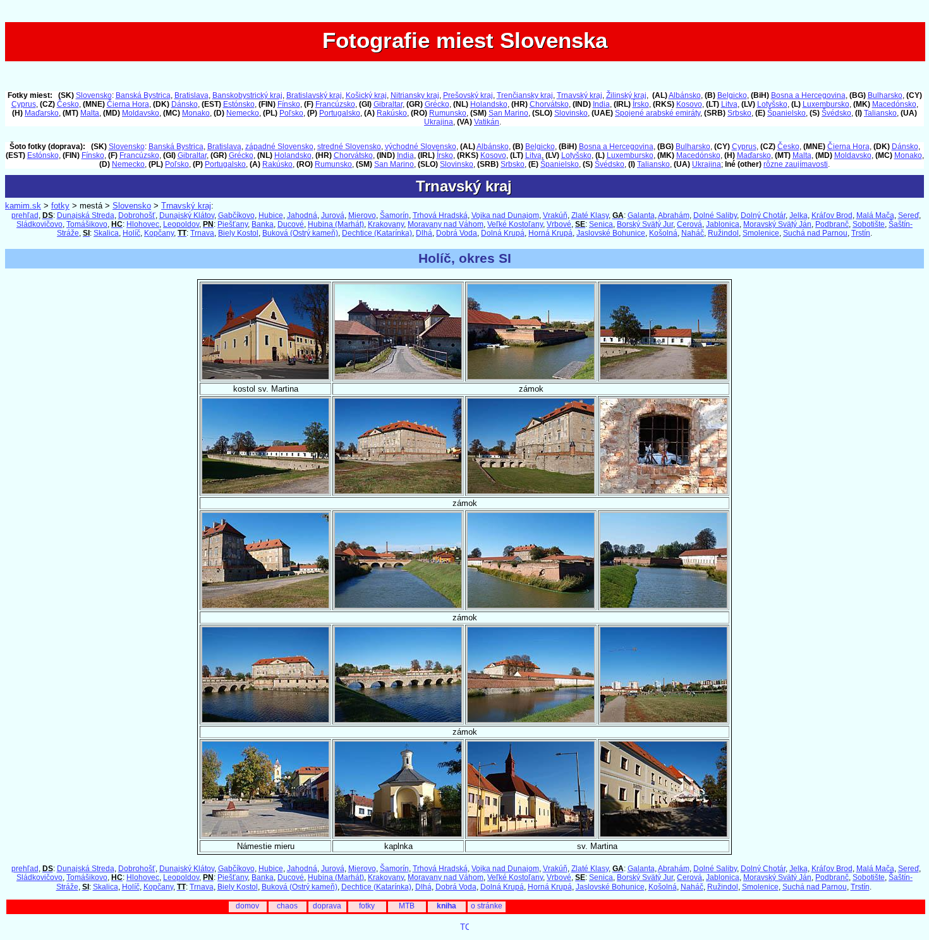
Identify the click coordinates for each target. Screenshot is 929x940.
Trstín (860, 233)
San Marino (508, 113)
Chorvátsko (549, 104)
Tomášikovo (86, 224)
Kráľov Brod (832, 215)
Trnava (202, 233)
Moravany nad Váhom (445, 224)
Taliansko (880, 113)
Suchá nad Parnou (815, 233)
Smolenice (761, 233)
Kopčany (159, 233)
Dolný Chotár (763, 215)
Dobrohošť (136, 215)
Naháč (692, 233)
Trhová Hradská (440, 215)
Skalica (106, 233)
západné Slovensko (279, 146)
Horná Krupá (550, 233)
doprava (327, 905)
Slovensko (94, 95)
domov (247, 905)
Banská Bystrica (143, 95)
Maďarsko (42, 113)
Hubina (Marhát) (336, 224)
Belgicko (732, 95)
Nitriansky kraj (415, 95)
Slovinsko (571, 113)
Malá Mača (875, 215)
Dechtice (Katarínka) (377, 233)
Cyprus (23, 104)
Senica (601, 224)
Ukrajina (438, 122)
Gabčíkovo (236, 215)
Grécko (437, 104)
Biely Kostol (238, 233)
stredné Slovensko (349, 146)
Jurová (332, 215)
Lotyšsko (772, 104)
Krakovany (386, 224)
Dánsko (184, 104)
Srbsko (739, 113)
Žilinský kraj (626, 95)
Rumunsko (447, 113)
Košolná (663, 233)
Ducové (290, 224)
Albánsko (685, 95)
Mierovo (362, 215)
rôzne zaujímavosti (795, 164)
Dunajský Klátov (186, 215)
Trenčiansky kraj (525, 95)
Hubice (270, 215)
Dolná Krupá (503, 233)
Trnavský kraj (579, 95)
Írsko (641, 104)
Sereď (908, 215)
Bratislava (191, 95)
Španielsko (786, 113)
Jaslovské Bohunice (610, 233)
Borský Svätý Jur (645, 224)
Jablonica (722, 224)
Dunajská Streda (85, 215)
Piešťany (232, 224)
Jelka (798, 215)
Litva (729, 104)
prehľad (25, 215)
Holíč (131, 233)
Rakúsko (392, 113)
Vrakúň (555, 215)
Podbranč (832, 224)
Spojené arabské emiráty (657, 113)
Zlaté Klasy (590, 215)
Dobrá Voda (456, 233)
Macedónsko (894, 104)
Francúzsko (335, 104)
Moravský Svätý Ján (777, 224)
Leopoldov (181, 224)
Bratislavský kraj (314, 95)
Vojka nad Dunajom (505, 215)
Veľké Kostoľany (515, 224)
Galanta (641, 215)
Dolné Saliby (715, 215)
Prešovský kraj (468, 95)
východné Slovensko (420, 146)
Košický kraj (366, 95)
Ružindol (723, 233)
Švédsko (836, 113)
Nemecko (242, 113)
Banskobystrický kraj (247, 95)
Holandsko (488, 104)
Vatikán (486, 122)
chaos (287, 905)
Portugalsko (339, 113)
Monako (196, 113)
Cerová (689, 224)
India (601, 104)
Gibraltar (388, 104)
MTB (407, 905)
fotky (60, 205)
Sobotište (869, 224)
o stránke (486, 905)
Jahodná (302, 215)
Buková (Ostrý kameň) (300, 233)
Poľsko (291, 113)
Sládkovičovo (39, 224)
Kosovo (689, 104)
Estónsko (239, 104)
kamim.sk (23, 205)
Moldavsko (140, 113)
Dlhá (424, 233)
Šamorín (394, 215)
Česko (68, 104)
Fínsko (288, 104)
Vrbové (559, 224)
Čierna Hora (128, 104)
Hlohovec (142, 224)
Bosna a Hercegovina (808, 95)
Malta (89, 113)
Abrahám (673, 215)
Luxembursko (826, 104)
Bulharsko (885, 95)
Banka (263, 224)
